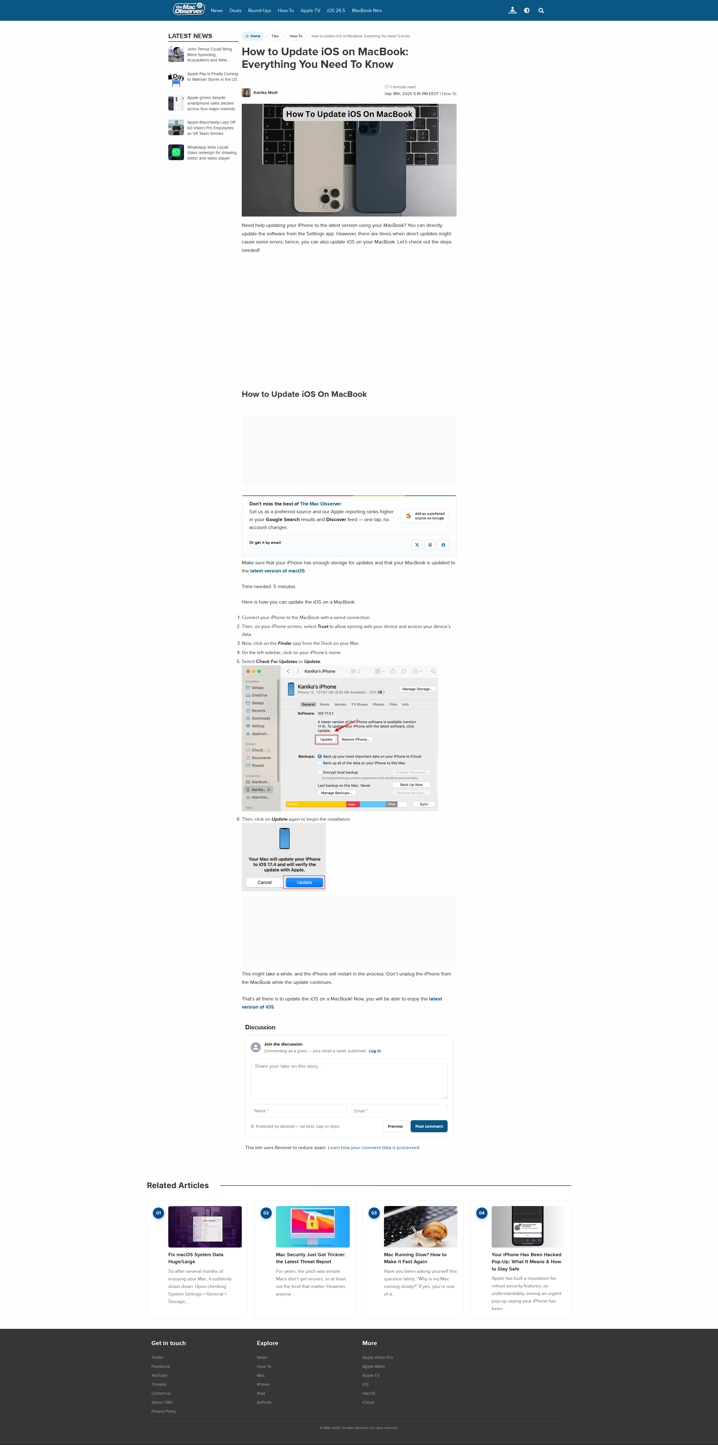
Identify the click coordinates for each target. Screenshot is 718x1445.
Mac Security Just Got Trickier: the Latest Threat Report (311, 1258)
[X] (416, 545)
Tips (275, 36)
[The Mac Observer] (189, 10)
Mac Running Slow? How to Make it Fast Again (415, 1258)
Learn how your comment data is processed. (374, 1147)
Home (255, 36)
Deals (235, 10)
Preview (395, 1126)
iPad (261, 1393)
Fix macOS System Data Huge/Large (196, 1258)
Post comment (429, 1126)
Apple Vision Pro (377, 1357)
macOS (369, 1393)
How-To (286, 10)
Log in (375, 1051)
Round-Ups (259, 10)
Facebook (160, 1366)
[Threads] (430, 545)
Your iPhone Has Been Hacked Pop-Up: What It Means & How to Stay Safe (526, 1262)
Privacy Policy (163, 1411)
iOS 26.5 (336, 10)
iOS (365, 1384)
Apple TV (310, 10)
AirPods (264, 1402)
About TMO (162, 1402)
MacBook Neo (367, 10)
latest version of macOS (277, 570)
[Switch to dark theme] (526, 10)
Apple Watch (373, 1366)
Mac (260, 1375)
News (217, 10)
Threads (159, 1384)
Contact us (161, 1393)
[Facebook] (443, 545)
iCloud (368, 1402)
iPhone (263, 1384)
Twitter (157, 1357)
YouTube (159, 1375)
